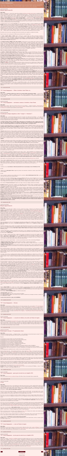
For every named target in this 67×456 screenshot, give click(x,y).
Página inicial (22, 451)
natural (6, 351)
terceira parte (29, 445)
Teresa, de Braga (28, 350)
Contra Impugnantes (6, 3)
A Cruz (2, 382)
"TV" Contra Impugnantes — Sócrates (9, 303)
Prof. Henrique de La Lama (30, 78)
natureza (33, 264)
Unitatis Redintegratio (6, 153)
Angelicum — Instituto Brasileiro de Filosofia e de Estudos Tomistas (31, 310)
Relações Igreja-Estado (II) (6, 10)
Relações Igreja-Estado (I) (6, 205)
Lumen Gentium (33, 152)
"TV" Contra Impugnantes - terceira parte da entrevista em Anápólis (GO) (17, 435)
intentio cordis (24, 410)
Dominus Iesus (24, 153)
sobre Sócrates (33, 306)
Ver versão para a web (22, 453)
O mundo (40, 245)
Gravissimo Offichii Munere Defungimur (36, 210)
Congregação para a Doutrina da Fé (37, 24)
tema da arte (37, 441)
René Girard (10, 404)
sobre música (11, 444)
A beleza (29, 407)
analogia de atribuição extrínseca (15, 405)
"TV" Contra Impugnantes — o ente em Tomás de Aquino (13, 424)
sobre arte (1, 444)
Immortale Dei (38, 17)
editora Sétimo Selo (17, 310)
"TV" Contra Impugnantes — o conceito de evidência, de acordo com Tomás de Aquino (19, 317)
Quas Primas (5, 18)
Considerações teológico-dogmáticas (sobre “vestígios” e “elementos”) (16, 113)
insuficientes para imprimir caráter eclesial (29, 13)
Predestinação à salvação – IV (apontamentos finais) (12, 331)
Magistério (21, 213)
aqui (5, 27)
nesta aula (18, 94)
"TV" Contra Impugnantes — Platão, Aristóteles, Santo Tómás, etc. (15, 90)
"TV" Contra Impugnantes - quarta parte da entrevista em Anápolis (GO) (16, 373)
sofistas (16, 19)
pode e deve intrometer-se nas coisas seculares (7, 282)
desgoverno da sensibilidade (13, 438)
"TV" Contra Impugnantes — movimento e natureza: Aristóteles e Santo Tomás (18, 102)
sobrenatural (14, 351)
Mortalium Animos (32, 158)
